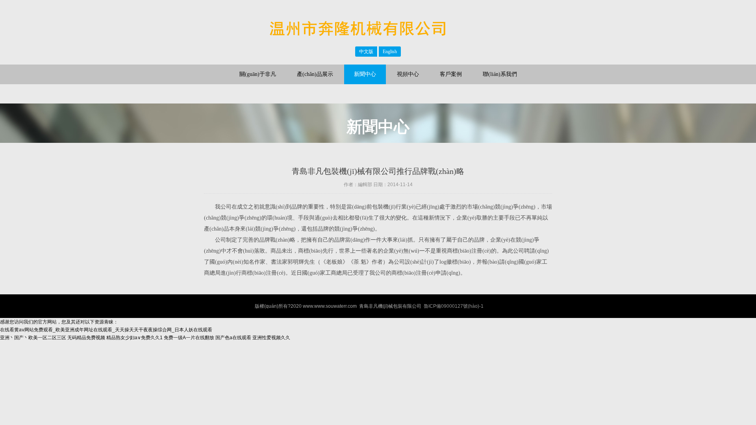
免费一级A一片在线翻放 (189, 337)
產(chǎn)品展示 (315, 74)
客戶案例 (451, 74)
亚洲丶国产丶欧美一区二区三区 (33, 337)
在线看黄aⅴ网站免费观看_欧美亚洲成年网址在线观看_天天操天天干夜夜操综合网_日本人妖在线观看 (106, 330)
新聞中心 (365, 74)
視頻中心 (408, 74)
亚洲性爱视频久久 (271, 337)
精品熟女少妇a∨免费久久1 (134, 337)
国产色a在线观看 (233, 337)
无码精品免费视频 (86, 337)
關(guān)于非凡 (257, 74)
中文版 (366, 51)
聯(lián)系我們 (500, 74)
